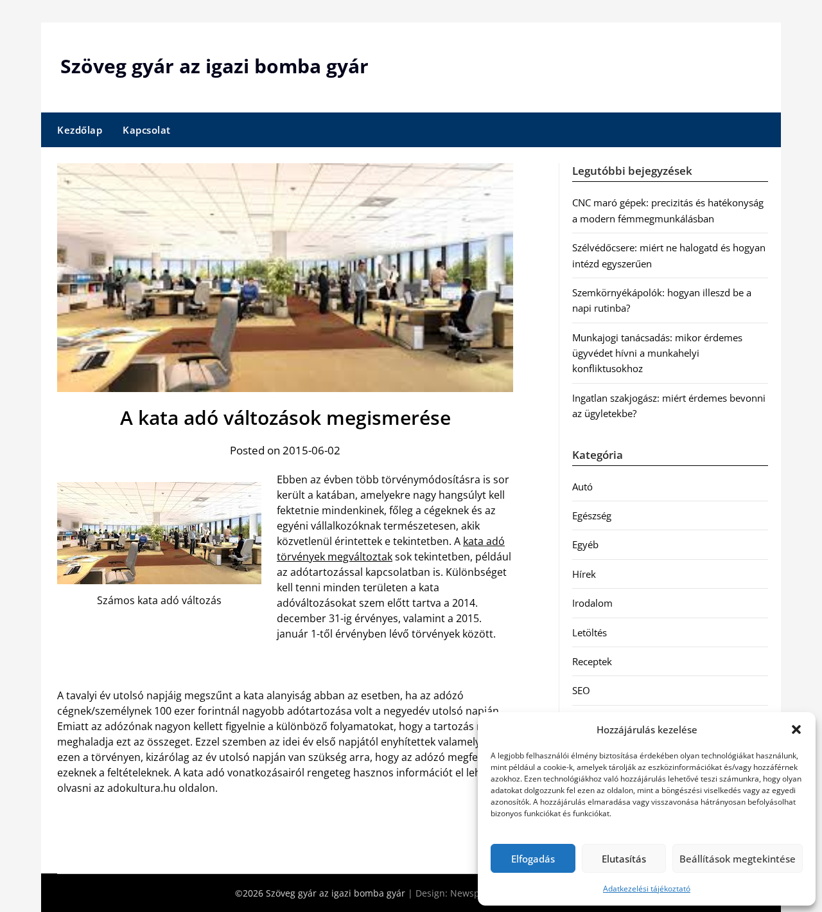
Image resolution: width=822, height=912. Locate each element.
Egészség (591, 515)
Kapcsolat (147, 129)
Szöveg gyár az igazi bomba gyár (214, 66)
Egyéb (585, 544)
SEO (581, 690)
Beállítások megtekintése (737, 858)
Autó (582, 486)
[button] (796, 729)
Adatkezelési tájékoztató (646, 888)
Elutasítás (624, 858)
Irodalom (592, 602)
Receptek (592, 661)
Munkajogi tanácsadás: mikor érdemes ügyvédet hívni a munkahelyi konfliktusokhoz (657, 353)
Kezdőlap (79, 129)
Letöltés (589, 632)
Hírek (584, 574)
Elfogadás (533, 858)
